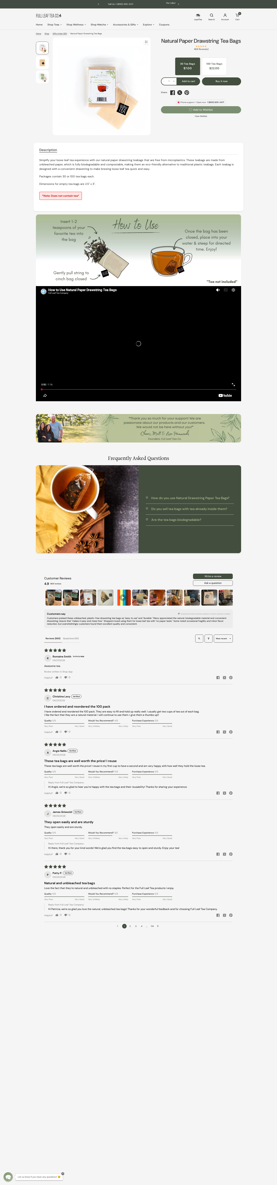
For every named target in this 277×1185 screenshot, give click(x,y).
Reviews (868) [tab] (53, 638)
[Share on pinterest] (231, 678)
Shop (47, 33)
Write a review (213, 576)
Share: (164, 92)
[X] (179, 92)
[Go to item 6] (140, 598)
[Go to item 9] (192, 598)
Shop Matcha (98, 24)
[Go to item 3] (88, 598)
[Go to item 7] (157, 598)
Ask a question (213, 583)
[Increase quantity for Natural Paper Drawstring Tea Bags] (173, 81)
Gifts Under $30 (60, 33)
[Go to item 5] (123, 598)
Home (39, 24)
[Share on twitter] (224, 678)
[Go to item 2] (71, 598)
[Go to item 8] (175, 598)
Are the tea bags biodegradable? (176, 519)
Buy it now (222, 81)
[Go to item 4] (105, 598)
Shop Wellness (75, 24)
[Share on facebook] (218, 678)
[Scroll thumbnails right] (228, 597)
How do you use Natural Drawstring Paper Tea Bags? (190, 498)
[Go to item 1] (54, 598)
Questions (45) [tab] (71, 638)
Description (48, 150)
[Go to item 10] (209, 598)
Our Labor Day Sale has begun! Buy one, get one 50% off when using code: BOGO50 (172, 4)
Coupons (164, 24)
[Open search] (199, 639)
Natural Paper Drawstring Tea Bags (201, 40)
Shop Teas (53, 24)
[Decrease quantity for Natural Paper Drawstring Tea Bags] (164, 81)
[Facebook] (172, 92)
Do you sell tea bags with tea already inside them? (189, 508)
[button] (8, 1176)
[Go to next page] (158, 926)
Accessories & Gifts (124, 24)
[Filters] (209, 639)
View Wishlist (201, 116)
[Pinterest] (187, 92)
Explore (147, 24)
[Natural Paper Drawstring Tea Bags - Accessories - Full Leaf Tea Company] (146, 42)
